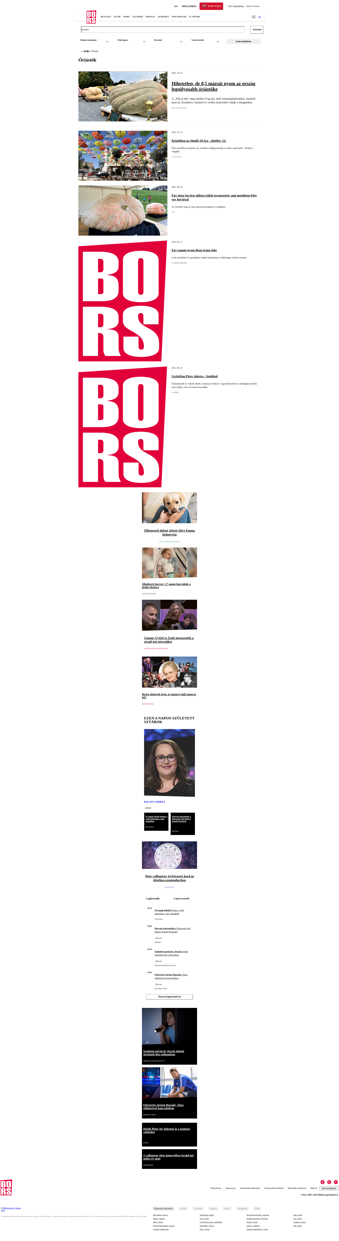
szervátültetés (149, 594)
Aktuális (106, 17)
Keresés (257, 29)
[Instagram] (329, 1182)
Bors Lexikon (189, 6)
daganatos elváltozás (169, 542)
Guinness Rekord (179, 263)
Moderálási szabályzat (297, 1188)
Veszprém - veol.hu (299, 1222)
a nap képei (176, 157)
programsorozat (179, 108)
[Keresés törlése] (247, 29)
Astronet (163, 17)
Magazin (213, 1208)
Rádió (257, 1208)
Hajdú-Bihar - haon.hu (207, 1226)
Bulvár (227, 1208)
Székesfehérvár (236, 6)
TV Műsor (194, 17)
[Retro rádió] (205, 6)
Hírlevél (313, 1188)
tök (173, 212)
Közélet (183, 1208)
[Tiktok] (323, 1182)
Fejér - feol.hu (204, 1219)
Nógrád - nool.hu (252, 1222)
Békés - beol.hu (158, 1222)
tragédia (150, 827)
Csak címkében (243, 41)
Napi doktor (179, 17)
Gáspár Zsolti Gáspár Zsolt (156, 649)
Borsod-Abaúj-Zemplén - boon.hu (164, 1226)
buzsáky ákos (161, 989)
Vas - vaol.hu (297, 1219)
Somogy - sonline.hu (253, 1226)
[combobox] (95, 40)
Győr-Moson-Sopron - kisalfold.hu (211, 1222)
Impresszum (231, 1188)
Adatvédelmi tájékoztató (250, 1188)
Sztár (117, 17)
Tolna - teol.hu (297, 1215)
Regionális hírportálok (163, 1208)
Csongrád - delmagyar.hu (161, 1229)
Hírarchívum (216, 1188)
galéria (175, 392)
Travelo (150, 17)
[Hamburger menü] (80, 17)
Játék (176, 6)
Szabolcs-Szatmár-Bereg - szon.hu (257, 1229)
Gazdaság (198, 1208)
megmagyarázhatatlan (165, 966)
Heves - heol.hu (205, 1229)
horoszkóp (169, 887)
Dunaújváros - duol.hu (207, 1215)
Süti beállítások (329, 1188)
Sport (126, 17)
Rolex (146, 1143)
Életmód (138, 17)
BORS (87, 51)
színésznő (148, 808)
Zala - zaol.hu (297, 1226)
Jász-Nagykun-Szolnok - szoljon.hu (258, 1215)
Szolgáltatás (242, 1208)
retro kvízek (147, 704)
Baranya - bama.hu (159, 1219)
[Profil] (259, 17)
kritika (175, 831)
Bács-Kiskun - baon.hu (160, 1215)
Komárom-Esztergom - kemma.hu (257, 1219)
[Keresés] (254, 16)
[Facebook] (336, 1182)
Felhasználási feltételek (274, 1188)
